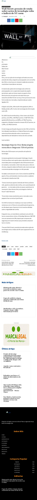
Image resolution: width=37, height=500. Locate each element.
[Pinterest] (16, 20)
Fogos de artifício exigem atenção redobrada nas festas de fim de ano (13, 299)
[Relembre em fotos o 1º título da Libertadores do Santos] (26, 378)
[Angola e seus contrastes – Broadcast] (26, 368)
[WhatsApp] (20, 20)
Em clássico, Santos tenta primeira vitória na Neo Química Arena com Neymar (12, 399)
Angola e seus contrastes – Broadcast (12, 366)
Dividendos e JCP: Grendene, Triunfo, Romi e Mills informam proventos (13, 310)
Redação (5, 16)
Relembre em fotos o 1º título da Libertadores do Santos (11, 377)
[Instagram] (15, 427)
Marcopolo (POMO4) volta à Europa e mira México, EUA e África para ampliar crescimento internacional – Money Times (12, 388)
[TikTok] (18, 427)
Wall (18, 249)
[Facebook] (9, 20)
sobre (26, 246)
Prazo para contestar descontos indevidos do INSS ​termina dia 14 (27, 264)
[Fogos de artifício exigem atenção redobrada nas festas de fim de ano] (30, 301)
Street (30, 246)
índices (16, 246)
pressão (21, 246)
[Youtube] (24, 427)
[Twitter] (13, 20)
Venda (10, 249)
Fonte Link (5, 241)
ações (8, 246)
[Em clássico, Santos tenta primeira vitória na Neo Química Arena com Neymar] (26, 399)
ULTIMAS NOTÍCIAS (6, 6)
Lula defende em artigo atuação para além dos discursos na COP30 (8, 264)
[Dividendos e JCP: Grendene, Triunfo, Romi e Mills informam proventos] (30, 312)
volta (14, 249)
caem (12, 246)
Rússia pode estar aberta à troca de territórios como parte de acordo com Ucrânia (13, 289)
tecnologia (4, 249)
